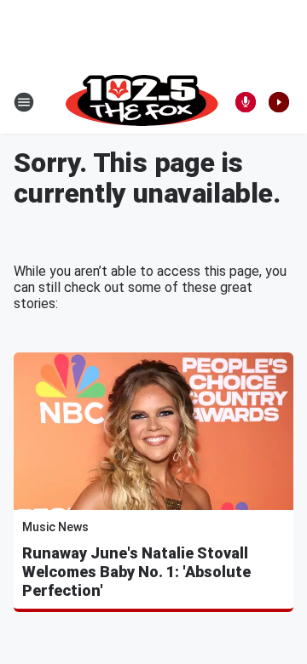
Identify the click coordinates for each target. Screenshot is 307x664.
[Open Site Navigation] (24, 102)
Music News (55, 527)
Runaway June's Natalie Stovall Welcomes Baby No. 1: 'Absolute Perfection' (136, 571)
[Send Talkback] (245, 102)
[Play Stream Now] (279, 102)
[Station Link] (142, 102)
